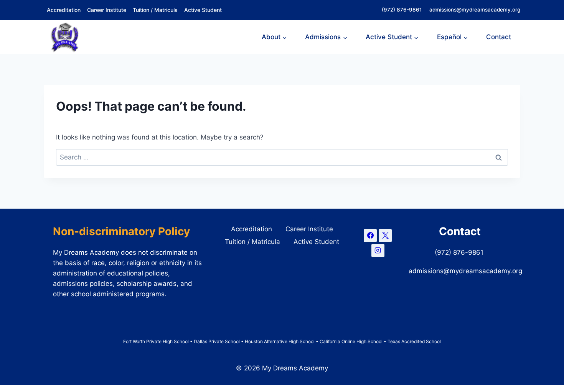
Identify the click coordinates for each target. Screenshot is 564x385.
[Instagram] (377, 250)
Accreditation (64, 10)
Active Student (203, 10)
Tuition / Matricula (155, 10)
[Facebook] (370, 235)
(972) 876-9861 (402, 10)
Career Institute (106, 10)
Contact (498, 37)
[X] (385, 235)
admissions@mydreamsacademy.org (474, 10)
